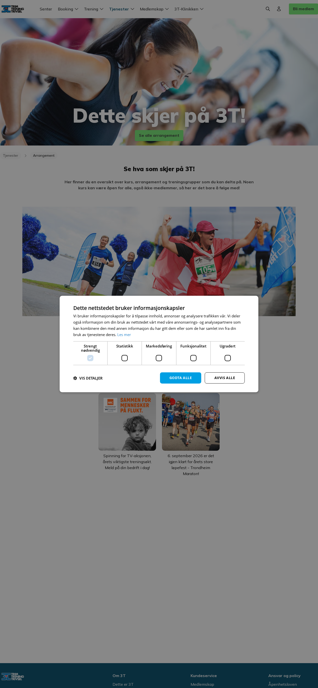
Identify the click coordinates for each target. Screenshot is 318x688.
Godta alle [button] (180, 377)
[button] (88, 378)
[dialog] (159, 344)
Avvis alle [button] (224, 377)
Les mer (124, 334)
